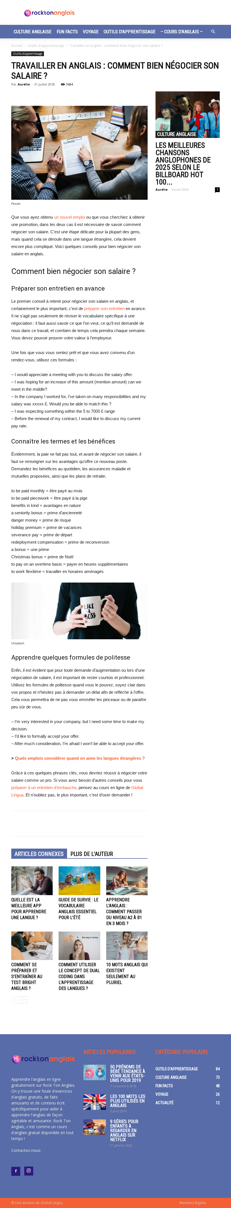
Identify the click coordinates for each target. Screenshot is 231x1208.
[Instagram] (28, 1171)
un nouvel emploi (69, 217)
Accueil (17, 45)
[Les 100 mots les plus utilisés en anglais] (94, 1102)
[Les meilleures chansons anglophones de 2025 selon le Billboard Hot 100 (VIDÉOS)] (188, 114)
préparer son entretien (104, 308)
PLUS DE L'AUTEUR (91, 854)
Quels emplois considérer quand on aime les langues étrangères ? (80, 758)
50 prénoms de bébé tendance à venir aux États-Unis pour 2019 (127, 1073)
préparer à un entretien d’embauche (43, 787)
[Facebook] (15, 1171)
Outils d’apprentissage (130, 31)
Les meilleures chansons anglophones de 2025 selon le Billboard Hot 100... (183, 163)
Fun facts (67, 31)
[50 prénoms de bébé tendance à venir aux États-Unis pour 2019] (94, 1072)
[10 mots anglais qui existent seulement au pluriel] (127, 946)
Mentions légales (192, 1202)
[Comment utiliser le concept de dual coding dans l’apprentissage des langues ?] (79, 946)
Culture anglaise (33, 31)
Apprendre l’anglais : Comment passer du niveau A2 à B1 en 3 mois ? (124, 911)
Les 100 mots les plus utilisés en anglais (127, 1101)
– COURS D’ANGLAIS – (182, 31)
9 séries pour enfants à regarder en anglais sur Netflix (124, 1130)
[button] (213, 31)
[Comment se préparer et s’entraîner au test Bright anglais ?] (32, 946)
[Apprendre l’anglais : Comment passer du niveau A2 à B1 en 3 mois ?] (127, 880)
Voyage (91, 31)
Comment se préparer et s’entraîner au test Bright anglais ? (26, 976)
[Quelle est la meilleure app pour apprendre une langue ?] (32, 880)
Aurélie (24, 84)
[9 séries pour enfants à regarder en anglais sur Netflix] (94, 1127)
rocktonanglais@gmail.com (36, 1156)
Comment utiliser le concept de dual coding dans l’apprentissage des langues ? (79, 976)
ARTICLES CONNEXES (39, 854)
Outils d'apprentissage (46, 45)
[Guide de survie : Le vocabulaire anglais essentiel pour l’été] (79, 880)
